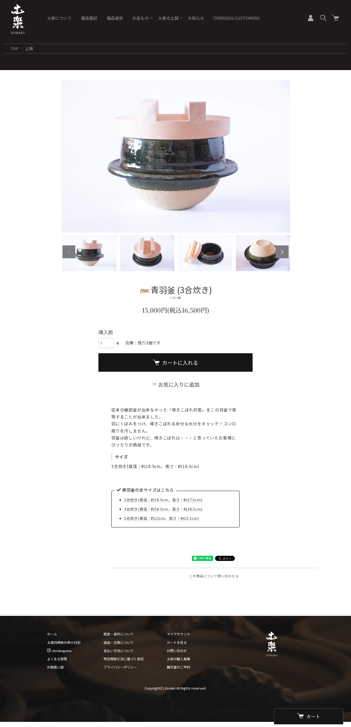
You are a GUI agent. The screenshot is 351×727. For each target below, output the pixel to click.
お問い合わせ (177, 650)
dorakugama (61, 650)
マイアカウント (178, 634)
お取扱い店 (55, 667)
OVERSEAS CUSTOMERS (237, 18)
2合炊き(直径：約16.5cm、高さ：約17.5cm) (163, 499)
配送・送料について (119, 634)
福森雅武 (89, 18)
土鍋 (29, 48)
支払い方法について (119, 650)
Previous (68, 251)
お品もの (140, 18)
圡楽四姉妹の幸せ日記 (63, 642)
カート (313, 716)
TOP (14, 48)
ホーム (52, 634)
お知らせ (196, 18)
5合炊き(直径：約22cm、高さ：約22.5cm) (161, 518)
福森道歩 (115, 18)
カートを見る (177, 642)
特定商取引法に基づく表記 (124, 658)
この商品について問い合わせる (214, 575)
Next (282, 251)
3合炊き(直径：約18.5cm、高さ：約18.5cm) (163, 509)
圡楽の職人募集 (178, 658)
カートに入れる (180, 362)
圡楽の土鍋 (168, 18)
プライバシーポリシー (120, 667)
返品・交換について (119, 642)
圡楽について (59, 18)
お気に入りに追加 (178, 384)
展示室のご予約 (178, 667)
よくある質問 (57, 658)
